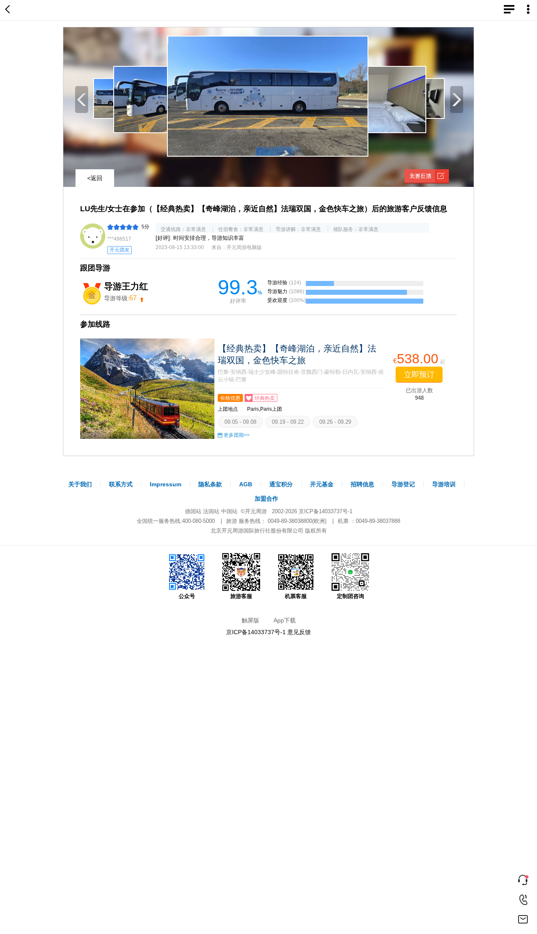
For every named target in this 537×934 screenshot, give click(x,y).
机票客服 (296, 596)
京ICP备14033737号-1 (325, 511)
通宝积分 (281, 484)
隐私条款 (210, 484)
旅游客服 (241, 596)
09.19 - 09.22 (288, 422)
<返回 (94, 178)
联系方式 (121, 484)
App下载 (285, 620)
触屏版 (250, 620)
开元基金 (322, 484)
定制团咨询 (350, 596)
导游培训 (444, 484)
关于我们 (80, 484)
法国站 (211, 511)
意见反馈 (299, 632)
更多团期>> (237, 435)
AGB (245, 484)
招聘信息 (362, 484)
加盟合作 (266, 498)
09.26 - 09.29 (335, 422)
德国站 (193, 511)
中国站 (229, 511)
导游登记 (403, 484)
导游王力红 (126, 286)
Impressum (165, 484)
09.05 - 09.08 (240, 422)
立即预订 (419, 374)
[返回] (9, 10)
